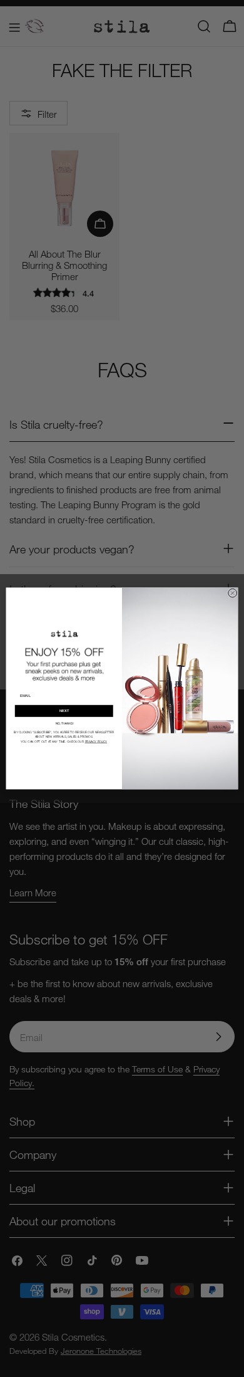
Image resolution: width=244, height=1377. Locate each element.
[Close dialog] (232, 593)
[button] (64, 723)
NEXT (64, 711)
